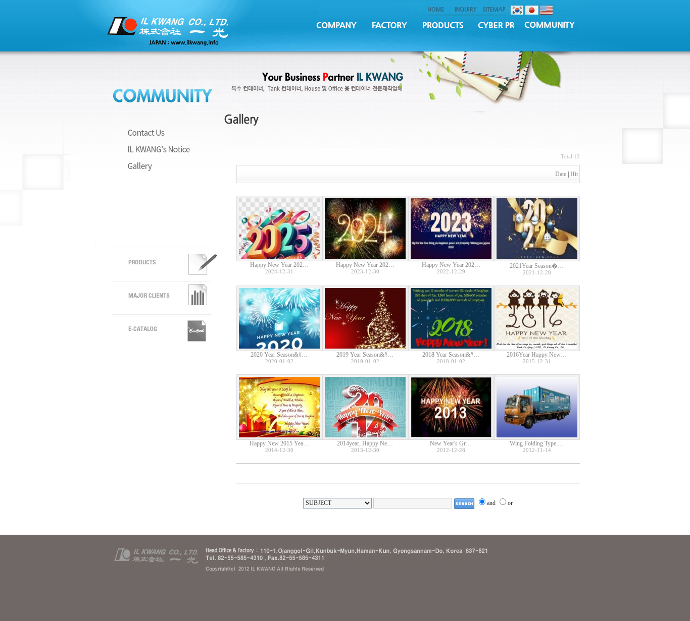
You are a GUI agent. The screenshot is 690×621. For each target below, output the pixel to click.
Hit (574, 174)
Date (560, 174)
